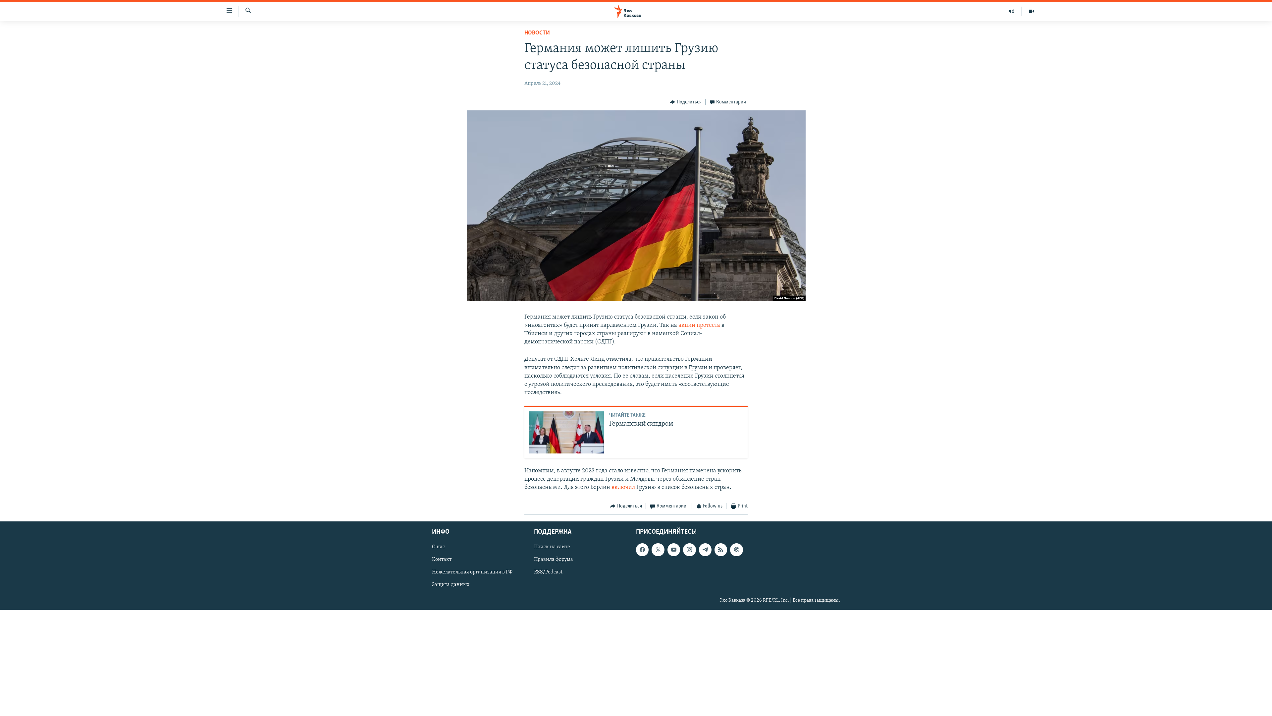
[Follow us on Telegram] (705, 549)
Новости (537, 33)
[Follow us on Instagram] (689, 549)
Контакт (441, 559)
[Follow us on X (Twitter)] (658, 549)
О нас (438, 547)
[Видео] (1031, 11)
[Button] (686, 102)
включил (623, 488)
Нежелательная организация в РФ (472, 572)
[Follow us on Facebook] (642, 549)
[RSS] (721, 549)
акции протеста (699, 325)
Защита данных (450, 584)
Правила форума (553, 559)
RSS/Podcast (548, 572)
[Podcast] (736, 549)
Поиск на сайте (552, 547)
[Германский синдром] (566, 432)
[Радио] (1011, 11)
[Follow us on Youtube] (673, 549)
